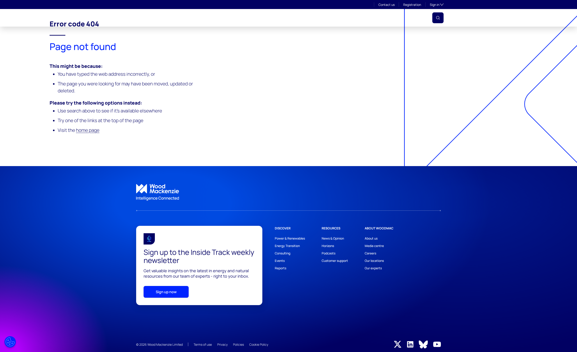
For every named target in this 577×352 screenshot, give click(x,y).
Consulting (282, 253)
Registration (412, 4)
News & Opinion (333, 238)
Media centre (374, 246)
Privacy (222, 344)
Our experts (373, 268)
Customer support (335, 260)
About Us (203, 18)
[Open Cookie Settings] (10, 341)
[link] (288, 192)
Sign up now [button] (166, 291)
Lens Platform (368, 18)
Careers (370, 253)
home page (87, 130)
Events (307, 18)
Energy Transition (287, 246)
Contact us (386, 4)
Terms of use (203, 344)
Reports (280, 268)
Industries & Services (238, 18)
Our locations (374, 260)
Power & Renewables (290, 238)
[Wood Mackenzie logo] (152, 18)
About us (371, 238)
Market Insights (280, 18)
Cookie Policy (258, 344)
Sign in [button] (437, 4)
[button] (438, 17)
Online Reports (334, 18)
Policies (238, 344)
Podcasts (328, 253)
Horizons (328, 246)
